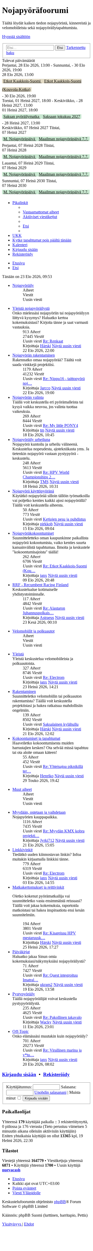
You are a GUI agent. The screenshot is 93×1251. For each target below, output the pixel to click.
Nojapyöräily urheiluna (31, 439)
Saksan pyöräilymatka (21, 116)
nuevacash (11, 1170)
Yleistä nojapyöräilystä (31, 308)
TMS (44, 481)
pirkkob (46, 524)
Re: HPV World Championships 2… (46, 474)
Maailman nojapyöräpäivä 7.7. (63, 139)
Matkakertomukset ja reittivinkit (38, 887)
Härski (45, 346)
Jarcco (45, 388)
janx (43, 575)
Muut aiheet (22, 789)
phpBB (60, 1201)
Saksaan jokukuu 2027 (61, 116)
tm (42, 430)
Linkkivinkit (22, 850)
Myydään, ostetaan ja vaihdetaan (39, 812)
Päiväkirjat (21, 952)
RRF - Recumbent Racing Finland (40, 585)
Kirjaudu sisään (19, 1074)
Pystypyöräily (23, 994)
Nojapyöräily (23, 285)
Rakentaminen (24, 691)
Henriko (46, 776)
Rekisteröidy (56, 1074)
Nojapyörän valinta (28, 397)
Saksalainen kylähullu (61, 724)
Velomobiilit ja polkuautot (33, 631)
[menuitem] (41, 212)
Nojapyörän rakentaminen (33, 355)
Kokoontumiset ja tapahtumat (36, 738)
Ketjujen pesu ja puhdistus (64, 519)
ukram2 (46, 984)
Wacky (45, 1022)
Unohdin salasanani (50, 1092)
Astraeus (47, 617)
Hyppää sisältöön (16, 36)
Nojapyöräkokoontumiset (33, 533)
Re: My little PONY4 (60, 425)
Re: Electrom (53, 677)
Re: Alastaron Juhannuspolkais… (44, 610)
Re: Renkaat (53, 341)
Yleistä (18, 654)
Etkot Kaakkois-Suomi (22, 81)
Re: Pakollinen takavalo (62, 1017)
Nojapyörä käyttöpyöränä (33, 491)
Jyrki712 (47, 840)
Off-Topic (20, 1031)
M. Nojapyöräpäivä (19, 139)
